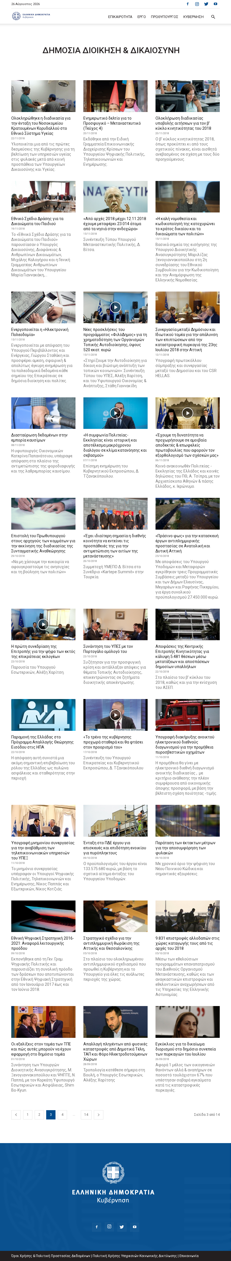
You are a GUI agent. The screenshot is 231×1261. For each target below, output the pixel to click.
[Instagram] (197, 4)
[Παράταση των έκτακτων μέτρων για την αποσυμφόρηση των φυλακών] (188, 821)
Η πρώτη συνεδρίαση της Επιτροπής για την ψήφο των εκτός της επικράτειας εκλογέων (43, 651)
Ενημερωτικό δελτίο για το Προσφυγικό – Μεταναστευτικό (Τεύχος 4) (112, 123)
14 (86, 1115)
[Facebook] (187, 4)
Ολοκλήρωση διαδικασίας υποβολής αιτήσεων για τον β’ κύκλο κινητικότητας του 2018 (183, 123)
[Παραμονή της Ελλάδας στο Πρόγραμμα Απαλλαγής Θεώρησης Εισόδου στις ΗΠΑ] (43, 715)
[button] (213, 17)
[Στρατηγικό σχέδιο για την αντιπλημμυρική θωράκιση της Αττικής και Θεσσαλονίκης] (115, 916)
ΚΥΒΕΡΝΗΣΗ (193, 17)
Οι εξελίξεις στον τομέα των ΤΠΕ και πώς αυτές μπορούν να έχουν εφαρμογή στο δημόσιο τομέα (41, 1049)
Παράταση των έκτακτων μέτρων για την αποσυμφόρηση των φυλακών (186, 848)
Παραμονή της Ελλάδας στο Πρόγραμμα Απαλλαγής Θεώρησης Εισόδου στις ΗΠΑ (42, 742)
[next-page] (98, 1114)
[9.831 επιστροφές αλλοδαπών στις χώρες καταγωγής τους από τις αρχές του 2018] (188, 916)
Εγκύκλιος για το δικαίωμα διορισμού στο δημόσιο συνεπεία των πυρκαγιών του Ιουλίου (186, 1049)
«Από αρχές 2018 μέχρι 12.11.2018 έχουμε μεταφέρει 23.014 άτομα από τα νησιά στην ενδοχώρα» (114, 223)
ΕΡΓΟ (141, 17)
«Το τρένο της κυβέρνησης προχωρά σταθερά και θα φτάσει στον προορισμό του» (113, 742)
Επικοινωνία (189, 1256)
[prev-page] (16, 1114)
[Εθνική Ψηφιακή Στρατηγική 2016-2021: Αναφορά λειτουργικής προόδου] (43, 916)
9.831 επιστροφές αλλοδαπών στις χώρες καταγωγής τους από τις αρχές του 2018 (188, 943)
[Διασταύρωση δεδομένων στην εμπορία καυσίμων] (43, 413)
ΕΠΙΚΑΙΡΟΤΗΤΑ (120, 17)
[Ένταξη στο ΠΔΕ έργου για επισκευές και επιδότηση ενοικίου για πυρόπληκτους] (115, 821)
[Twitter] (206, 4)
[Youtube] (215, 4)
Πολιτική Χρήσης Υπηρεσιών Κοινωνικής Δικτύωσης (135, 1256)
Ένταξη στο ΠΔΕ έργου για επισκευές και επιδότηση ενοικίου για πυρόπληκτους (114, 848)
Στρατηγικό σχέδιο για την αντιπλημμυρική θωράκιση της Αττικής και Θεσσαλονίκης (111, 943)
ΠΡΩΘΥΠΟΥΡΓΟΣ (164, 17)
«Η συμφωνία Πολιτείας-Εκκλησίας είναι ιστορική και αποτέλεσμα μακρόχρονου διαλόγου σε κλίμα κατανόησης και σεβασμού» (115, 445)
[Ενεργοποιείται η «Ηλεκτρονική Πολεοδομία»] (43, 307)
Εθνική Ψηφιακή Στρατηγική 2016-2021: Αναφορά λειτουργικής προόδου (42, 943)
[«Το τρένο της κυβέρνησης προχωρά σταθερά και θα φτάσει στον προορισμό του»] (115, 715)
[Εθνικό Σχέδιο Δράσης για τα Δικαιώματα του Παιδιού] (43, 197)
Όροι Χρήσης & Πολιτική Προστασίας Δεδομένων (50, 1256)
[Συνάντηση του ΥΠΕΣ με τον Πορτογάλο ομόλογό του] (115, 624)
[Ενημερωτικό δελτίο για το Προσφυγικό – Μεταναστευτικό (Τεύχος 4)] (115, 96)
